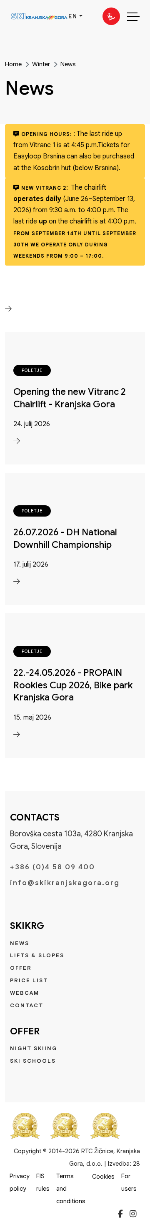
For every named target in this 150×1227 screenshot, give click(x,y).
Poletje (32, 370)
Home (13, 64)
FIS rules (43, 1182)
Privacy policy (20, 1182)
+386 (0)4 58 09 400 (52, 867)
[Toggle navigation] (133, 16)
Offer (21, 967)
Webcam (24, 992)
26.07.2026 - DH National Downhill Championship (65, 538)
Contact (26, 1005)
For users (129, 1182)
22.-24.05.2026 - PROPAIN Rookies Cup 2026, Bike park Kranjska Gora (72, 685)
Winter (41, 64)
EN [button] (73, 16)
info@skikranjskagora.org (65, 882)
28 (136, 1163)
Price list (29, 980)
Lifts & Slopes (37, 955)
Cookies (103, 1176)
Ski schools (33, 1060)
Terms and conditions (70, 1188)
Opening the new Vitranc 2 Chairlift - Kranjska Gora (69, 398)
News (68, 64)
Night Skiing (33, 1048)
